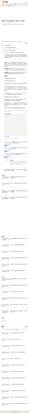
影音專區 (21, 3)
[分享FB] (3, 44)
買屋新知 (25, 3)
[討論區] (3, 48)
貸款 (5, 138)
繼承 (6, 5)
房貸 (13, 138)
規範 (2, 326)
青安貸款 (16, 138)
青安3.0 (3, 5)
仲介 (10, 138)
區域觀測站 (3, 3)
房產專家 (15, 3)
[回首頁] (5, 2)
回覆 (26, 326)
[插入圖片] (24, 326)
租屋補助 (10, 5)
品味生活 (11, 3)
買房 (8, 138)
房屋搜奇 (7, 3)
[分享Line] (3, 46)
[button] (26, 1)
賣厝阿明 (11, 22)
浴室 (13, 5)
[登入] (25, 1)
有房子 (18, 3)
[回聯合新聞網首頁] (3, 2)
